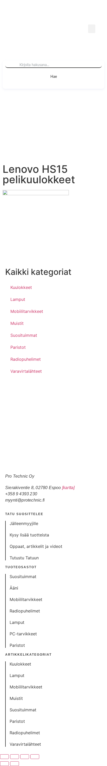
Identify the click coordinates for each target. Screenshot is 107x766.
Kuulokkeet (21, 287)
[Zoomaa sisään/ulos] (4, 756)
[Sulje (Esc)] (34, 756)
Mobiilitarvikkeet (26, 311)
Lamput (17, 299)
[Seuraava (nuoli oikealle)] (14, 763)
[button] (91, 28)
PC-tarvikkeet (23, 633)
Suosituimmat (23, 335)
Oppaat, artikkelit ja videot (36, 546)
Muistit (17, 323)
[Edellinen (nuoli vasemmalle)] (4, 763)
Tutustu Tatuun (24, 557)
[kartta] (68, 487)
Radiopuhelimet (25, 359)
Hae (53, 77)
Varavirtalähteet (26, 371)
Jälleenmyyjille (24, 523)
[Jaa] (24, 756)
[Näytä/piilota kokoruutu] (14, 756)
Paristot (18, 347)
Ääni (14, 588)
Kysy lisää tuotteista (29, 534)
